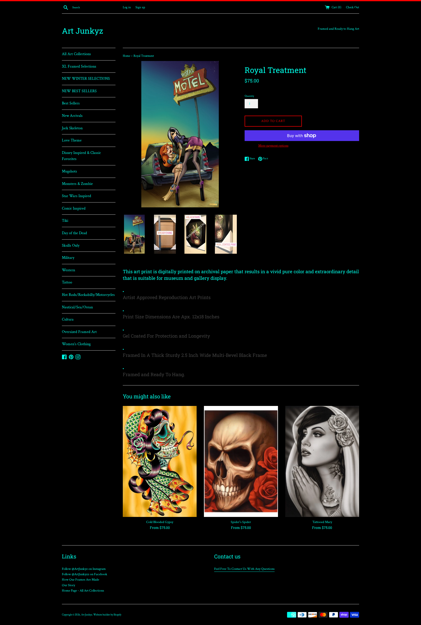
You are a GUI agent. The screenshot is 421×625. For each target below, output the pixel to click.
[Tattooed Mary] (322, 461)
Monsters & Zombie (77, 183)
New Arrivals (72, 115)
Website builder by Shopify (107, 614)
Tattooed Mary (322, 522)
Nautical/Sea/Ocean (77, 307)
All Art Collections (76, 54)
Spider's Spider (241, 522)
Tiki (65, 220)
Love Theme (72, 140)
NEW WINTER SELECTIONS (86, 78)
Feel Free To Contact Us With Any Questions (244, 569)
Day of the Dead (74, 233)
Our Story (68, 585)
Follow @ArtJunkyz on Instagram (84, 569)
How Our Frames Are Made (80, 579)
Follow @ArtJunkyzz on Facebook (84, 574)
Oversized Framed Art (79, 331)
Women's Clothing (76, 344)
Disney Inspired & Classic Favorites (81, 156)
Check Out (352, 7)
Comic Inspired (74, 208)
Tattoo (67, 282)
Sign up (140, 7)
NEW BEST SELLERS (79, 91)
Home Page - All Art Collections (83, 590)
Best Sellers (71, 103)
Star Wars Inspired (76, 196)
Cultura (68, 319)
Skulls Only (70, 245)
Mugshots (69, 171)
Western (68, 270)
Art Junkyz (82, 30)
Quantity (249, 96)
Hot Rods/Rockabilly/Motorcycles (88, 294)
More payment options (273, 145)
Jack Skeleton (72, 128)
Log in (127, 7)
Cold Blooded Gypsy (159, 522)
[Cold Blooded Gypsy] (160, 461)
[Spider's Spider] (241, 461)
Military (68, 257)
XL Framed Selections (79, 66)
